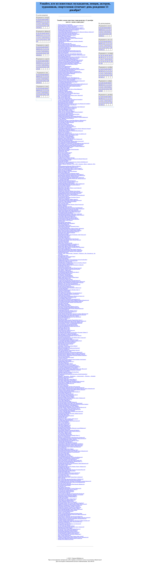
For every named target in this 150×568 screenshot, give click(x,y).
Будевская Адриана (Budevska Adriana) (66, 390)
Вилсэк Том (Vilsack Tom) (63, 378)
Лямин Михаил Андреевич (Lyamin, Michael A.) (68, 194)
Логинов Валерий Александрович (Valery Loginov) (68, 57)
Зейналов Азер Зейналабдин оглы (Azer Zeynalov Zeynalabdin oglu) (72, 133)
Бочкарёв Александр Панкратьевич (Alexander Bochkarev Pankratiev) (72, 355)
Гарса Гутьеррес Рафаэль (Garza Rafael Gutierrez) (68, 473)
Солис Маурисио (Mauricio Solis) (65, 434)
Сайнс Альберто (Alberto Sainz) (64, 464)
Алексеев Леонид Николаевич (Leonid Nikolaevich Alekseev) (70, 443)
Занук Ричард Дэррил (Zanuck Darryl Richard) (67, 345)
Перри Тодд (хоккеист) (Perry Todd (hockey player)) (69, 408)
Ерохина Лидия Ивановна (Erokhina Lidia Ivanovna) (69, 326)
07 (48, 19)
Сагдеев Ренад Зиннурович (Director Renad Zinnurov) (69, 528)
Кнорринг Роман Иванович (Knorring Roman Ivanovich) (70, 267)
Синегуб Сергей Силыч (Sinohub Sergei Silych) (68, 394)
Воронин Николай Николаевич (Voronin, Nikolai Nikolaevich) (71, 308)
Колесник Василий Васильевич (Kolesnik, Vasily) (68, 449)
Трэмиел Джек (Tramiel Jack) (64, 512)
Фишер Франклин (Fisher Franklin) (65, 527)
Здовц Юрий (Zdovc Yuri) (63, 474)
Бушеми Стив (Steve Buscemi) (64, 492)
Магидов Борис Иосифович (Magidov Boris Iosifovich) (69, 480)
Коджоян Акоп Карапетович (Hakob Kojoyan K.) (68, 339)
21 (48, 23)
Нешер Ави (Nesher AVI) (63, 52)
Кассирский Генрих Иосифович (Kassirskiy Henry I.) (69, 435)
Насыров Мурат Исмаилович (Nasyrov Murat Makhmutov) (70, 89)
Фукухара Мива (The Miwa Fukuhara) (66, 122)
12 (44, 21)
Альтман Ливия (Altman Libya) (64, 225)
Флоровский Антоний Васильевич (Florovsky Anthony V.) (70, 84)
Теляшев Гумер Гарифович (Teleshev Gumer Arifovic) (69, 190)
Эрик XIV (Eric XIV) (62, 417)
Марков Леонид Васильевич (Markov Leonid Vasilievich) (70, 187)
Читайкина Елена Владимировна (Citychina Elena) (68, 371)
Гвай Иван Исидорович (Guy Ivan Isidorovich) (67, 260)
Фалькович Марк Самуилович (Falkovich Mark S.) (68, 29)
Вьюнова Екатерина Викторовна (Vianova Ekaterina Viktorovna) (71, 28)
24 (40, 25)
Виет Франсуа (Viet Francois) (64, 522)
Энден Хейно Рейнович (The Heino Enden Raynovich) (69, 409)
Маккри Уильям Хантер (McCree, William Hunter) (68, 277)
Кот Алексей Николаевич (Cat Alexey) (66, 101)
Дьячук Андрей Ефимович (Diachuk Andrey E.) (68, 58)
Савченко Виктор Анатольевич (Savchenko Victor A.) (69, 197)
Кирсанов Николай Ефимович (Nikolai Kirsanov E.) (68, 77)
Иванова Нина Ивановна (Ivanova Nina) (66, 108)
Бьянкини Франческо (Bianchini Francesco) (67, 180)
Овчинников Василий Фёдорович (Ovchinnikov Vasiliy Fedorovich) (72, 234)
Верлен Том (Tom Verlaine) (63, 131)
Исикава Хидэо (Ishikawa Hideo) (65, 91)
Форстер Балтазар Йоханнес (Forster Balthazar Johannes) (70, 78)
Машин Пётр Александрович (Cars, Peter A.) (67, 104)
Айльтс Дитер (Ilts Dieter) (63, 421)
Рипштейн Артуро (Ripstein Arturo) (65, 271)
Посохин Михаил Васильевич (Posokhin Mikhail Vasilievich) (70, 301)
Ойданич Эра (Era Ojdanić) (63, 156)
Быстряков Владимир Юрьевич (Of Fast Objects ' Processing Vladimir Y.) (73, 332)
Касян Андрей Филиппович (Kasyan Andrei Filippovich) (69, 51)
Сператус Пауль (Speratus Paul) (64, 202)
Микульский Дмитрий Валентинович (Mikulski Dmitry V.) (70, 461)
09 (39, 21)
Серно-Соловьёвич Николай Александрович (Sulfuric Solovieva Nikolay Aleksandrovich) (76, 388)
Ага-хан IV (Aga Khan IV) (63, 309)
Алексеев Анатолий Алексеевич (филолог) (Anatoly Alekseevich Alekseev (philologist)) (76, 31)
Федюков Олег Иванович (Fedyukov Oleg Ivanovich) (69, 386)
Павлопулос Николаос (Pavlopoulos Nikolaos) (67, 171)
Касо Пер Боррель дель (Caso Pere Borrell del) (67, 324)
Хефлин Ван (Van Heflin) (63, 160)
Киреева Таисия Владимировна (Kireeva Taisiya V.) (68, 231)
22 (37, 25)
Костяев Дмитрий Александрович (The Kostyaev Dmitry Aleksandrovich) (73, 313)
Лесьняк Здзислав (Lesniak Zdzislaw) (65, 263)
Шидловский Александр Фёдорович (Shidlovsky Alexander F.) (71, 502)
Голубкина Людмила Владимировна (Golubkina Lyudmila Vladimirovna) (73, 117)
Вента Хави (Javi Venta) (63, 384)
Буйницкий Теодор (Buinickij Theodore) (66, 129)
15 (37, 23)
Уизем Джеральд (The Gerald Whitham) (66, 136)
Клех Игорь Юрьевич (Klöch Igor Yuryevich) (67, 501)
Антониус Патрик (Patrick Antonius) (65, 276)
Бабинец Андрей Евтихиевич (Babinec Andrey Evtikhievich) (70, 169)
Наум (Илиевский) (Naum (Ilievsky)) (65, 456)
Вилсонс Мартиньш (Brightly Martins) (66, 500)
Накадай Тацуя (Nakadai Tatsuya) (65, 98)
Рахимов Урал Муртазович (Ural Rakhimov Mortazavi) (69, 369)
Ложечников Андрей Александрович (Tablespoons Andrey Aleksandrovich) (73, 300)
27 (46, 25)
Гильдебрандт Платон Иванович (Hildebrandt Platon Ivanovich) (71, 381)
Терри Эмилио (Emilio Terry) (64, 47)
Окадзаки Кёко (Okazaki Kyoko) (64, 392)
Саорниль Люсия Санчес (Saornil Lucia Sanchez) (68, 218)
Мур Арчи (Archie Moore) (63, 196)
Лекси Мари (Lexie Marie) (63, 233)
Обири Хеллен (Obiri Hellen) (64, 454)
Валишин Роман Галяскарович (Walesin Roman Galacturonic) (70, 444)
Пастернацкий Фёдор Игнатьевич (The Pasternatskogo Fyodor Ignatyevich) (73, 143)
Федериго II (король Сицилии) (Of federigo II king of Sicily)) (71, 27)
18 (42, 23)
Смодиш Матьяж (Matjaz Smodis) (65, 30)
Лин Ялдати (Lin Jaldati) (63, 497)
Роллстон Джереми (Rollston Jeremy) (65, 511)
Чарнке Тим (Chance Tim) (63, 123)
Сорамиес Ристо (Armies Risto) (64, 39)
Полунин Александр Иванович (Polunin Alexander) (68, 219)
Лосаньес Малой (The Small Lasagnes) (66, 415)
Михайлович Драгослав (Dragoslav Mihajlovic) (68, 529)
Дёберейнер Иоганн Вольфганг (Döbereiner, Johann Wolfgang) (71, 214)
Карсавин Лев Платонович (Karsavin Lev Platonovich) (69, 71)
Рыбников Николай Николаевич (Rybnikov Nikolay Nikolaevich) (71, 183)
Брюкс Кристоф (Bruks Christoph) (65, 124)
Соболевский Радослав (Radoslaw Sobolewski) (67, 442)
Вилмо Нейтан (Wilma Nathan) (64, 222)
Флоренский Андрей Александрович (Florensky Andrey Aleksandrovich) (73, 450)
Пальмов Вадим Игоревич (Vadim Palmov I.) (67, 379)
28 (48, 25)
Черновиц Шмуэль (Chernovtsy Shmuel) (66, 342)
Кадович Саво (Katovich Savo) (64, 331)
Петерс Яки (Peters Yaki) (63, 255)
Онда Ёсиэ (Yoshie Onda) (63, 385)
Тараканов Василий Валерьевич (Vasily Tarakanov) (68, 406)
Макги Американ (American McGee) (65, 343)
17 (40, 23)
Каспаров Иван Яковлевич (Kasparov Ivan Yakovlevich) (69, 316)
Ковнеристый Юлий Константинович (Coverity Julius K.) (70, 335)
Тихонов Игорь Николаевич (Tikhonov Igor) (67, 216)
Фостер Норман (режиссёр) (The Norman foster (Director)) (70, 192)
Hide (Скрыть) (61, 375)
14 (48, 21)
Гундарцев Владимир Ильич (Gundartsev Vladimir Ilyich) (70, 340)
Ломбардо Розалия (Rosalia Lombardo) (66, 100)
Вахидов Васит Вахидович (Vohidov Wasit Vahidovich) (69, 446)
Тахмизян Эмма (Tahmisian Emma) (65, 441)
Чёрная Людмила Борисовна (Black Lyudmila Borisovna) (69, 63)
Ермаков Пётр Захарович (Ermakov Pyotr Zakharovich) (69, 507)
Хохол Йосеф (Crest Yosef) (63, 105)
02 (39, 19)
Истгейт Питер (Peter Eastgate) (64, 274)
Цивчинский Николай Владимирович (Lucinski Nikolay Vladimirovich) (72, 56)
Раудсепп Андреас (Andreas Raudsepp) (66, 490)
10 (40, 21)
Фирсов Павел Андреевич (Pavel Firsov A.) (67, 126)
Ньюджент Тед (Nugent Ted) (64, 290)
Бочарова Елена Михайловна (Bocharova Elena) (68, 325)
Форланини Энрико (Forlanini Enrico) (66, 519)
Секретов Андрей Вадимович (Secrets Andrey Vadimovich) (70, 250)
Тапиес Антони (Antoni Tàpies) (64, 94)
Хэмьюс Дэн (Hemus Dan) (63, 154)
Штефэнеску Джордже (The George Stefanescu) (68, 283)
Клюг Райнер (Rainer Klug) (63, 414)
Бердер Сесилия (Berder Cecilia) (64, 159)
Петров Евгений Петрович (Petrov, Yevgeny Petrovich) (69, 239)
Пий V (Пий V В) (61, 477)
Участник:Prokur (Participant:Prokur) (65, 212)
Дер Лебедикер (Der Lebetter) (64, 524)
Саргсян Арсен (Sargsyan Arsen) (64, 360)
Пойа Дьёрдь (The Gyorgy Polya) (65, 372)
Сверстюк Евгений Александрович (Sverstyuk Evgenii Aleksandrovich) (72, 46)
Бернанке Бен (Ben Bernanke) (64, 515)
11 (42, 21)
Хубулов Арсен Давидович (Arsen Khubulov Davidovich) (70, 53)
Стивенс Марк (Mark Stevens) (64, 237)
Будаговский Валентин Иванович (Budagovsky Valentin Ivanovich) (72, 178)
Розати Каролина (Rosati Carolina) (65, 398)
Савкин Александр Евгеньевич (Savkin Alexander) (68, 149)
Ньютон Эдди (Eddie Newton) (64, 436)
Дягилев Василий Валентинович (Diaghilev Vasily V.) (69, 289)
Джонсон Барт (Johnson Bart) (64, 155)
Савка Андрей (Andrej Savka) (64, 97)
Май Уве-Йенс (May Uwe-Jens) (64, 455)
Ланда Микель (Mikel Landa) (64, 429)
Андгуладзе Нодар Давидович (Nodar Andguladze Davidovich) (71, 493)
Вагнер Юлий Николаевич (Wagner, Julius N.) (67, 439)
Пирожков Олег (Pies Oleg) (63, 150)
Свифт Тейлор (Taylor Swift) (64, 346)
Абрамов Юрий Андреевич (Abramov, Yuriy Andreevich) (70, 251)
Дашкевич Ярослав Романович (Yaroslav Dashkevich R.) (69, 488)
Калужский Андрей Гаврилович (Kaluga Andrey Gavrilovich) (70, 121)
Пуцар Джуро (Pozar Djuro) (64, 356)
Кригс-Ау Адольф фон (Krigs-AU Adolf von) (67, 107)
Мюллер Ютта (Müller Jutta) (64, 172)
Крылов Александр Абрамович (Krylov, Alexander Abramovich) (71, 387)
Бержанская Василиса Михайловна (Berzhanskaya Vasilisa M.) (71, 264)
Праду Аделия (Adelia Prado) (64, 422)
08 (37, 21)
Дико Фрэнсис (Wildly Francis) (64, 48)
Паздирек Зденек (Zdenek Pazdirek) (65, 113)
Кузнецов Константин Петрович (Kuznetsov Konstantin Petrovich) (71, 469)
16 (39, 23)
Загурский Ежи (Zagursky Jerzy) (65, 351)
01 (37, 19)
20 (46, 23)
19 (44, 23)
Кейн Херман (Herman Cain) (64, 328)
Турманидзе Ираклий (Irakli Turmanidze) (66, 410)
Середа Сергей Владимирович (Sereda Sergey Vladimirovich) (70, 479)
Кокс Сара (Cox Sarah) (62, 318)
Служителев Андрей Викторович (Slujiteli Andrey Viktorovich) (71, 177)
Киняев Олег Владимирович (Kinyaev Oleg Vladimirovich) (70, 139)
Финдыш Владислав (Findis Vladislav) (66, 448)
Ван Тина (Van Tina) (62, 76)
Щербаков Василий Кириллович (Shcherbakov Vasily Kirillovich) (71, 106)
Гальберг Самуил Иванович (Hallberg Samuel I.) (68, 199)
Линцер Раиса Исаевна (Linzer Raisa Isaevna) (67, 459)
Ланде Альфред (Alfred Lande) (64, 270)
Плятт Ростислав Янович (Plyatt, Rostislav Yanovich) (69, 350)
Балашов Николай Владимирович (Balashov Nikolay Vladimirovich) (72, 466)
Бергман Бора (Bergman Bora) (64, 427)
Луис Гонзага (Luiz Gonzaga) (64, 336)
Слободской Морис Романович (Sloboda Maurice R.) (69, 299)
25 (42, 25)
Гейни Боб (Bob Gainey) (63, 416)
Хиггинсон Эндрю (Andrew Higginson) (66, 462)
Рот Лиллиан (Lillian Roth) (63, 179)
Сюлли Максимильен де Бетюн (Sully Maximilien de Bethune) (70, 25)
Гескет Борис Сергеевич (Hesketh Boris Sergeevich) (68, 307)
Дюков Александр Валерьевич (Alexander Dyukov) (68, 226)
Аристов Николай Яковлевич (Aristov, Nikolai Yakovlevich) (70, 509)
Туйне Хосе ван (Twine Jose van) (65, 43)
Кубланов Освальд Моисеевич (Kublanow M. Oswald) (69, 284)
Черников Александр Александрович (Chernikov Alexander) (70, 41)
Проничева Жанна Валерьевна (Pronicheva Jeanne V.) (69, 184)
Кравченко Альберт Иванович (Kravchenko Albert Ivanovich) (70, 282)
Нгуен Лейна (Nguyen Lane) (64, 329)
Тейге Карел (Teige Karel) (63, 241)
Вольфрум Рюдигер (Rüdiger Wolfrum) (66, 286)
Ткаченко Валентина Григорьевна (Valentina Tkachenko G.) (70, 145)
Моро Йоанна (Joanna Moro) (64, 487)
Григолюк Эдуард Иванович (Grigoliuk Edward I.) (68, 238)
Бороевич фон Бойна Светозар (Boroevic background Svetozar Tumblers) (73, 404)
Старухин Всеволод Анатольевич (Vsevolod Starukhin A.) (70, 292)
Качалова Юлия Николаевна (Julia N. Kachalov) (68, 531)
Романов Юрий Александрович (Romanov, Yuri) (68, 134)
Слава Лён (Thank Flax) (63, 288)
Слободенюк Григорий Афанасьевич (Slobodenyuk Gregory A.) (71, 296)
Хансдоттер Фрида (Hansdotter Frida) (66, 125)
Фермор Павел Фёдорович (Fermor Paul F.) (67, 35)
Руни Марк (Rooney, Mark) (63, 40)
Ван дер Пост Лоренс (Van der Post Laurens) (67, 333)
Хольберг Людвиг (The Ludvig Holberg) (66, 110)
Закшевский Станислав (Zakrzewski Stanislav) (67, 495)
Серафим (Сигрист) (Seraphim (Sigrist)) (66, 157)
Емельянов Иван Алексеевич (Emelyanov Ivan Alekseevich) (70, 207)
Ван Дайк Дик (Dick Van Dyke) (64, 483)
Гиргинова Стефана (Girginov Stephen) (66, 396)
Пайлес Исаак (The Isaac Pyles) (64, 424)
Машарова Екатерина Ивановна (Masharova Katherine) (69, 166)
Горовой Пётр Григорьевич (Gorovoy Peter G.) (68, 489)
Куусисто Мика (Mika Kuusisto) (64, 433)
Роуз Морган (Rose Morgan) (64, 87)
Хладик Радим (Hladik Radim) (64, 412)
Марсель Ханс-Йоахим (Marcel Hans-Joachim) (67, 510)
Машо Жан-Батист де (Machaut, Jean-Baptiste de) (68, 334)
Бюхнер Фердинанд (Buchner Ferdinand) (66, 232)
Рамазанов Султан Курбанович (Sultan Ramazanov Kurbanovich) (71, 437)
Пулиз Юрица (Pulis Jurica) (63, 236)
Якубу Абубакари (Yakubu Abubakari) (66, 395)
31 (40, 27)
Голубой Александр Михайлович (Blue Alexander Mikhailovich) (71, 484)
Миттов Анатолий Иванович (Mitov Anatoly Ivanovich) (69, 249)
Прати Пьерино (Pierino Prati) (64, 55)
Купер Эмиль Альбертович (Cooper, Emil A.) (67, 380)
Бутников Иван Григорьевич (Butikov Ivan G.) (67, 310)
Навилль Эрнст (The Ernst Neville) (65, 242)
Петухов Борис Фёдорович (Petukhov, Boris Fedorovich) (70, 302)
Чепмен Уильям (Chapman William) (65, 140)
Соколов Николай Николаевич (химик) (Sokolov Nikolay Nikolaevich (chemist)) (74, 128)
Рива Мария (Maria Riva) (63, 252)
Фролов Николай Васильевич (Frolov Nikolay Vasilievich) (70, 213)
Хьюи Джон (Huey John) (63, 203)
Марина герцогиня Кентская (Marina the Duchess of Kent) (70, 513)
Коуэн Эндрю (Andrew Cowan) (64, 285)
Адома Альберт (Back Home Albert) (65, 363)
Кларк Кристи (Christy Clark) (64, 189)
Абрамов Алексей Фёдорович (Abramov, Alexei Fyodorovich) (71, 204)
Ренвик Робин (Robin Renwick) (64, 468)
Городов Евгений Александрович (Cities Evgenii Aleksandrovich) (71, 482)
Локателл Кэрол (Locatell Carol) (64, 266)
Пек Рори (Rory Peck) (62, 151)
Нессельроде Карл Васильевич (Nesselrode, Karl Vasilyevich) (70, 411)
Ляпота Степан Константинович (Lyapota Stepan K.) (69, 451)
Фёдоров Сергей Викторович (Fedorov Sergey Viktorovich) (70, 95)
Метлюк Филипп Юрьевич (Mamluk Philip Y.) (67, 496)
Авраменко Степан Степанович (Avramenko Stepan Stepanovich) (71, 80)
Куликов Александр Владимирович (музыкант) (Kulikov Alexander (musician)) (74, 517)
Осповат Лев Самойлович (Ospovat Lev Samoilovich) (69, 472)
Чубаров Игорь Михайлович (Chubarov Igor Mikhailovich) (70, 322)
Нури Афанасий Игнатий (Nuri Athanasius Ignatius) (68, 173)
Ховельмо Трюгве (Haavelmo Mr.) (65, 261)
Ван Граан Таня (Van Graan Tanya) (65, 147)
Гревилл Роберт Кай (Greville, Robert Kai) (66, 215)
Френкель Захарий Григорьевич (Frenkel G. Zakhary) (69, 508)
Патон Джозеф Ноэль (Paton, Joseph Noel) (67, 44)
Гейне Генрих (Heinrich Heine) (64, 291)
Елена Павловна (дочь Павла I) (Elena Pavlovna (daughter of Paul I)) (72, 262)
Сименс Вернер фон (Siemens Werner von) (67, 499)
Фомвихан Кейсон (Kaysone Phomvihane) (66, 470)
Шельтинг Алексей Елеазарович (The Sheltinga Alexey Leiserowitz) (72, 337)
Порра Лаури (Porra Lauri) (63, 453)
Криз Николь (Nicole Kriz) (63, 74)
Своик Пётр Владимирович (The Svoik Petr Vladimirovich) (70, 352)
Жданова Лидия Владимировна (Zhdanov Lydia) (68, 181)
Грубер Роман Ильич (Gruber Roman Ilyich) (67, 297)
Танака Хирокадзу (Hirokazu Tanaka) (66, 162)
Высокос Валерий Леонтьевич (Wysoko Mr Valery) (68, 176)
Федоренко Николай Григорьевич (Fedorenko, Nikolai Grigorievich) (72, 438)
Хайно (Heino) (61, 42)
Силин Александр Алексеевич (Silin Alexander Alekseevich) (70, 516)
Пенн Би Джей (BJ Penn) (63, 258)
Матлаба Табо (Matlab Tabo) (64, 471)
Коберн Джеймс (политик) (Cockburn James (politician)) (69, 230)
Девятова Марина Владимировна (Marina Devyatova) (69, 211)
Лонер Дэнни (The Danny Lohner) (65, 109)
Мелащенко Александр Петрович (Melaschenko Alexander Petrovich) (72, 518)
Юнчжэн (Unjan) (61, 65)
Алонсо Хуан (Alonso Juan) (63, 227)
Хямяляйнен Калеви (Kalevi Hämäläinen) (66, 223)
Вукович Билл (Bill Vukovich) (64, 294)
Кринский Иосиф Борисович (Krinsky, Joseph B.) (68, 209)
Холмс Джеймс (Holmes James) (64, 535)
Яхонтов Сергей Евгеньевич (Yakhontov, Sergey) (68, 306)
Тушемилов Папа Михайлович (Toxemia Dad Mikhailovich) (70, 457)
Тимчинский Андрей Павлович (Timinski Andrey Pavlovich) (70, 59)
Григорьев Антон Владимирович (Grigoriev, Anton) (68, 33)
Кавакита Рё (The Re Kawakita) (64, 36)
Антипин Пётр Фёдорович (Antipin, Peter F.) (67, 498)
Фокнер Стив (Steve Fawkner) (64, 185)
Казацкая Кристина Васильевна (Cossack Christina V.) (69, 391)
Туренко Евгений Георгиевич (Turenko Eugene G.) (68, 533)
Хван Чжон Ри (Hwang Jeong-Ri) (65, 206)
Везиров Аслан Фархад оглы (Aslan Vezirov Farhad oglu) (70, 460)
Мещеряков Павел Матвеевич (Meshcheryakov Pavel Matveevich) (71, 175)
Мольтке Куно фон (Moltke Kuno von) (66, 383)
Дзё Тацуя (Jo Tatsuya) (62, 358)
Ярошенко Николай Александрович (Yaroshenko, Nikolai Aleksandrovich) (73, 463)
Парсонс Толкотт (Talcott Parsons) (65, 75)
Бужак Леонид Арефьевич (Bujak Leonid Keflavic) (68, 293)
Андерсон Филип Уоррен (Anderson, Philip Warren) (69, 93)
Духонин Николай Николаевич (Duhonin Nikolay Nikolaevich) (71, 228)
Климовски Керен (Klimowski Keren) (65, 115)
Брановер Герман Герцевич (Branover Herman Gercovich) (70, 72)
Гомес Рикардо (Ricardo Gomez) (64, 432)
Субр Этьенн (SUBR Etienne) (64, 425)
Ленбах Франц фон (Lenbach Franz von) (66, 330)
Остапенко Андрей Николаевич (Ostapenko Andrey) (68, 458)
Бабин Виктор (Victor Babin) (64, 304)
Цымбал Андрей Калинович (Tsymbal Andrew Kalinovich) (70, 505)
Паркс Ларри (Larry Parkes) (64, 186)
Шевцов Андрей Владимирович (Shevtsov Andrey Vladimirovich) (71, 397)
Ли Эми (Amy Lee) (62, 486)
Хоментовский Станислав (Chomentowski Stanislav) (68, 430)
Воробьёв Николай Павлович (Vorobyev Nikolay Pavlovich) (70, 38)
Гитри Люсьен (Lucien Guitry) (64, 257)
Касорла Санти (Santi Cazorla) (64, 153)
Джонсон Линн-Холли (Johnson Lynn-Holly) (67, 245)
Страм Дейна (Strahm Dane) (64, 400)
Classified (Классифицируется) (64, 278)
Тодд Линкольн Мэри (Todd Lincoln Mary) (67, 37)
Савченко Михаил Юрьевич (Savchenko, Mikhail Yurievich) (70, 413)
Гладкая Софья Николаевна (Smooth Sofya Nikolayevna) (69, 287)
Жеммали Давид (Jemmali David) (65, 132)
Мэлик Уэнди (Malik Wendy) (64, 67)
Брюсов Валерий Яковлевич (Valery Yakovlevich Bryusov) (70, 521)
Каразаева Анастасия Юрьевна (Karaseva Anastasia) (68, 62)
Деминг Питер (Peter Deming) (64, 475)
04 (42, 19)
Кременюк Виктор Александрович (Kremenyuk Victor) (69, 45)
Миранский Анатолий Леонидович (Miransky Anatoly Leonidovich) (72, 320)
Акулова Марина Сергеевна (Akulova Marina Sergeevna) (70, 200)
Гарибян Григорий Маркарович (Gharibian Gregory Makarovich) (71, 281)
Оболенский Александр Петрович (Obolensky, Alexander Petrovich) (72, 314)
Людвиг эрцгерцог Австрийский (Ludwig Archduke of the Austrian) (72, 359)
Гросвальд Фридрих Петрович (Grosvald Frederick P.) (69, 280)
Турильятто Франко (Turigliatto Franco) (66, 182)
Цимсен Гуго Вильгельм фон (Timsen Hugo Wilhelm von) (70, 61)
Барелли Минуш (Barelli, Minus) (64, 401)
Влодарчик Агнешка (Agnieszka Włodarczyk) (67, 402)
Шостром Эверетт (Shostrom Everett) (66, 393)
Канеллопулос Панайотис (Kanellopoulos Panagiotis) (69, 348)
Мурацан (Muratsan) (62, 447)
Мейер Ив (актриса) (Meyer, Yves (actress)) (67, 364)
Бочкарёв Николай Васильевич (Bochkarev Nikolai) (68, 68)
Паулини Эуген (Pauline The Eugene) (65, 539)
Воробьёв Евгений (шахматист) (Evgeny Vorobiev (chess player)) (71, 353)
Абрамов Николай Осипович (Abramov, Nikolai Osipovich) (70, 445)
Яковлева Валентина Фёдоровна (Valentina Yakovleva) (69, 85)
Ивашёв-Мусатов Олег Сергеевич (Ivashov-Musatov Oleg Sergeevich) (72, 503)
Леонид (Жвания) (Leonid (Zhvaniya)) (66, 118)
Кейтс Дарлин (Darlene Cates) (64, 96)
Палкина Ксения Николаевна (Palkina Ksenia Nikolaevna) (70, 116)
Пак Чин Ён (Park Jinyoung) (64, 327)
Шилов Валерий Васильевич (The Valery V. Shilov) (68, 315)
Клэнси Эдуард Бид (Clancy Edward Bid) (66, 79)
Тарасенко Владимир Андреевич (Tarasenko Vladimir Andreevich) (71, 54)
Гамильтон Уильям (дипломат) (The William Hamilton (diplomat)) (71, 389)
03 (40, 19)
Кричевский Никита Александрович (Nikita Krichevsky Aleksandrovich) (73, 83)
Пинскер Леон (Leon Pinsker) (64, 235)
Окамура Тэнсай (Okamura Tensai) (65, 338)
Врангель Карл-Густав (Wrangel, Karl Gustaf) (67, 26)
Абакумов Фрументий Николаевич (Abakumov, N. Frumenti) (70, 494)
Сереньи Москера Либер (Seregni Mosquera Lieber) (68, 114)
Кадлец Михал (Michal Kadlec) (64, 485)
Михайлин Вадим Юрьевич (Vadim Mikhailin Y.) (68, 405)
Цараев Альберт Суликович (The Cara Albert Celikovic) (69, 382)
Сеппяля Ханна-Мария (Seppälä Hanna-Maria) (67, 32)
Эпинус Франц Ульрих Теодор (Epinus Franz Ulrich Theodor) (71, 144)
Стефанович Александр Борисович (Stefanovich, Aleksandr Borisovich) (72, 158)
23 (39, 25)
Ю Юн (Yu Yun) (61, 221)
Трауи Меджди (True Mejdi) (64, 370)
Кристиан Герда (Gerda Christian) (65, 127)
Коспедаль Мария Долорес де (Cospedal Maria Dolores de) (70, 323)
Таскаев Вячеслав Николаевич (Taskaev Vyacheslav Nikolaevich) (71, 146)
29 (37, 27)
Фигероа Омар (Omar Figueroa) (64, 66)
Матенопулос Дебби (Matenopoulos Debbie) (67, 201)
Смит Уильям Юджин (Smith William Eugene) (67, 142)
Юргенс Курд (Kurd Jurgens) (64, 317)
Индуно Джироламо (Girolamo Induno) (66, 525)
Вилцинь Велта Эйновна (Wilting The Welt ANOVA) (68, 246)
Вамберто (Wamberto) (62, 205)
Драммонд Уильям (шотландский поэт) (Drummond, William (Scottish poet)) (74, 520)
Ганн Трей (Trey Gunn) (63, 465)
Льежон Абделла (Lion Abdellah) (65, 170)
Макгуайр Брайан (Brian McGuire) (65, 273)
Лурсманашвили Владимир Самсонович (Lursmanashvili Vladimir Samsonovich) (74, 481)
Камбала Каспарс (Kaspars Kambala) (65, 102)
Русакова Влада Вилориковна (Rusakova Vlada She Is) (69, 366)
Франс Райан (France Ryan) (63, 88)
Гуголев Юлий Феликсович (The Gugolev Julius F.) (68, 272)
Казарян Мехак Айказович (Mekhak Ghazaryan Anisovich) (70, 538)
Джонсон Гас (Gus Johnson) (64, 198)
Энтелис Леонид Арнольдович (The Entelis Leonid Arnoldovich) (71, 195)
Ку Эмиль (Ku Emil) (62, 119)
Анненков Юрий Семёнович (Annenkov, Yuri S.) (68, 167)
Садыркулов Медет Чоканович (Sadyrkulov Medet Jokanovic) (71, 174)
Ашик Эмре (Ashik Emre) (63, 362)
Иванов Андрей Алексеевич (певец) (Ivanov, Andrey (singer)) (71, 536)
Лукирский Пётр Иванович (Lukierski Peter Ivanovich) (69, 50)
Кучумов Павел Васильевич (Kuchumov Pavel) (67, 81)
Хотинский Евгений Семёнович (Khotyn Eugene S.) (69, 532)
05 (44, 19)
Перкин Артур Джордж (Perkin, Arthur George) (68, 418)
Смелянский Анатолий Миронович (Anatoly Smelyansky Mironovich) (72, 368)
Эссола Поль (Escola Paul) (63, 240)
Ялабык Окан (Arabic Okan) (64, 188)
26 (44, 25)
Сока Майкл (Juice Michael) (63, 467)
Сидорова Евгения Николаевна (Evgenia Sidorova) (68, 244)
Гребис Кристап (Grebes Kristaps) (65, 312)
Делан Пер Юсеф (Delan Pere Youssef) (66, 357)
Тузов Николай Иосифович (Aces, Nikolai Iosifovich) (69, 420)
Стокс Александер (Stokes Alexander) (66, 135)
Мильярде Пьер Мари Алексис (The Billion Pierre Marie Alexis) (71, 247)
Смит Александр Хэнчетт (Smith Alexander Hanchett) (69, 268)
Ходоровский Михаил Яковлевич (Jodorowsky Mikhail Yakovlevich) (72, 514)
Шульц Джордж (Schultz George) (65, 152)
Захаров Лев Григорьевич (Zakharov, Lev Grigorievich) (69, 523)
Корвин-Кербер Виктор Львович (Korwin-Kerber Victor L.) (70, 319)
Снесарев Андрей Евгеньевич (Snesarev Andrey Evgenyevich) (71, 141)
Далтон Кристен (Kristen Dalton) (65, 82)
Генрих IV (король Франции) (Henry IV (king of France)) (70, 168)
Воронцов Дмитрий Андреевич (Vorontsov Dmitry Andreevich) (71, 208)
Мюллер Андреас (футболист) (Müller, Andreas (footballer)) (70, 111)
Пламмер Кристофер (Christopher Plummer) (67, 341)
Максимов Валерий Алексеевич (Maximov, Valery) (68, 440)
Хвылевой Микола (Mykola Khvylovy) (66, 361)
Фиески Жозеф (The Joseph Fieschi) (65, 92)
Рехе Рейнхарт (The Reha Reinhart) (65, 275)
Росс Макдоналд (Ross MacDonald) (65, 419)
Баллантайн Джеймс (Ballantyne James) (66, 137)
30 (39, 27)
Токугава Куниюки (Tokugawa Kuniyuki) (66, 70)
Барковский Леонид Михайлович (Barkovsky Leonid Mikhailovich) (72, 428)
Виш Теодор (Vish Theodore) (64, 49)
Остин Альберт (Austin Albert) (64, 248)
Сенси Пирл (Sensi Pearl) (63, 303)
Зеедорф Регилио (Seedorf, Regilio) (65, 279)
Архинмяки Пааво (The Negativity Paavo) (66, 256)
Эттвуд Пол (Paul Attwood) (63, 224)
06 (46, 19)
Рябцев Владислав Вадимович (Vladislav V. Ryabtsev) (69, 506)
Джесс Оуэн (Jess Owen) (63, 344)
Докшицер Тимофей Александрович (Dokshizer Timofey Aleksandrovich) (73, 537)
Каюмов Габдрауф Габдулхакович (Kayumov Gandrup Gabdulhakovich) (73, 161)
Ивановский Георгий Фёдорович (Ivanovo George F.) (69, 431)
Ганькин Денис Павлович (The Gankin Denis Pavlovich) (69, 210)
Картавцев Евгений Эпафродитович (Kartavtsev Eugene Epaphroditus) (72, 259)
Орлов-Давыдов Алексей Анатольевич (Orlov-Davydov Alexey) (71, 69)
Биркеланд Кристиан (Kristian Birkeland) (66, 73)
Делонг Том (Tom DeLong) (63, 349)
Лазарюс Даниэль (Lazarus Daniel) (65, 24)
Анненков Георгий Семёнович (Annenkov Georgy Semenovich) (71, 526)
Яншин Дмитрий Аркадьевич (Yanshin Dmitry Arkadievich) (70, 476)
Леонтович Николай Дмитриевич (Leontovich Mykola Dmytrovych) (72, 407)
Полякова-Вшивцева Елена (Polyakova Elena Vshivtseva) (69, 193)
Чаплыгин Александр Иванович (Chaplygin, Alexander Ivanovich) (71, 354)
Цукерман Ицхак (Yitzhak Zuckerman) (66, 491)
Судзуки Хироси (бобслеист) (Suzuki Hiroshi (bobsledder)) (70, 99)
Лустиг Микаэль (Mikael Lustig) (64, 298)
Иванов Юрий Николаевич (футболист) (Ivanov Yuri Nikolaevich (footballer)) (74, 103)
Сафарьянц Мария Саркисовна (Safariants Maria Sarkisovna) (70, 130)
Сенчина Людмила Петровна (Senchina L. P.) (67, 311)
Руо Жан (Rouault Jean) (63, 90)
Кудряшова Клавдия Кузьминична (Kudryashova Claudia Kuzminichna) (72, 374)
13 (46, 21)
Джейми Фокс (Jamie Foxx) (64, 265)
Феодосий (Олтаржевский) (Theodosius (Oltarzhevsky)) (69, 534)
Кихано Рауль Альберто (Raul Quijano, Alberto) (68, 64)
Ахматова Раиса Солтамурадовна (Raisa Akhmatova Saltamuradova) (72, 120)
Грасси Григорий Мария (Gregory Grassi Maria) (68, 367)
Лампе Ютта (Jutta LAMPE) (64, 148)
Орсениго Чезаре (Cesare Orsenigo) (65, 220)
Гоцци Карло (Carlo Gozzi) (63, 423)
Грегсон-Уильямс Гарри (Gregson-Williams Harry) (68, 365)
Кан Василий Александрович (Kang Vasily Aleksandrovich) (70, 403)
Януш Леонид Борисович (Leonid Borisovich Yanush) (69, 229)
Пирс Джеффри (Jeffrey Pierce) (64, 305)
